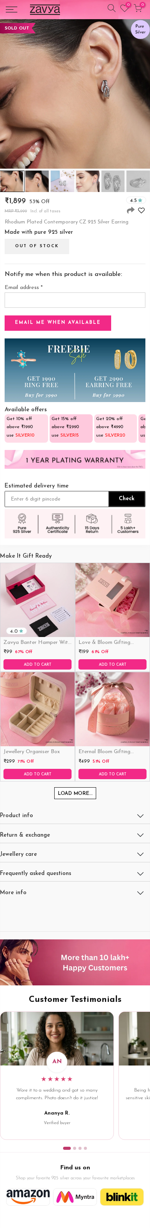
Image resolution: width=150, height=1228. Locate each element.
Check (127, 499)
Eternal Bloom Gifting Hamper (104, 752)
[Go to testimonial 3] (80, 1148)
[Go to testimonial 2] (74, 1148)
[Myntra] (75, 1197)
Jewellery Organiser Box (31, 752)
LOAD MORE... (75, 793)
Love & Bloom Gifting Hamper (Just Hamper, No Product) (110, 643)
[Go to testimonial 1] (67, 1148)
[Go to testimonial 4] (85, 1148)
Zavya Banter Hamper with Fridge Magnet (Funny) (37, 643)
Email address (24, 288)
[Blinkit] (122, 1197)
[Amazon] (28, 1197)
